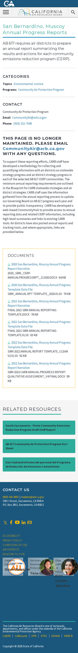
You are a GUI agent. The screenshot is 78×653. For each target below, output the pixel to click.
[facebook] (11, 522)
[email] (29, 522)
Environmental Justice (28, 84)
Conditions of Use (15, 545)
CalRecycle (21, 636)
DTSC (44, 636)
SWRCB (68, 636)
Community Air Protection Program (41, 90)
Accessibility (11, 535)
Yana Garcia (40, 573)
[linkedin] (23, 522)
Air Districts (11, 549)
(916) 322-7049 (22, 124)
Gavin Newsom (17, 569)
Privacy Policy (12, 540)
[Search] (73, 12)
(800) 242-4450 (11, 497)
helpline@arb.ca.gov (32, 497)
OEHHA (55, 636)
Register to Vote (14, 554)
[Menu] (6, 12)
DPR (33, 636)
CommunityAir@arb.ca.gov (29, 118)
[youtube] (17, 522)
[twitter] (5, 522)
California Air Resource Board (40, 11)
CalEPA (7, 636)
